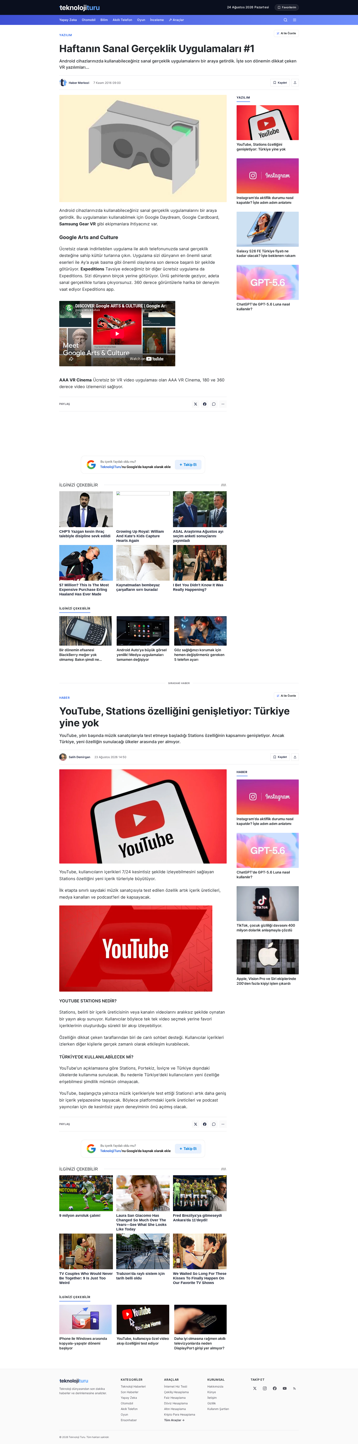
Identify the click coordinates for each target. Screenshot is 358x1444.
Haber (64, 697)
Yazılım (65, 35)
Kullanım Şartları (218, 1409)
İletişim (212, 1397)
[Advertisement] (143, 432)
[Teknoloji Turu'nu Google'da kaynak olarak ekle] (143, 465)
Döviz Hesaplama (176, 1403)
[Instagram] (265, 1388)
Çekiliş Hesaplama (176, 1392)
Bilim (104, 20)
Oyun (141, 20)
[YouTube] (285, 1388)
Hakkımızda (215, 1386)
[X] (255, 1388)
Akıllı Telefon (122, 20)
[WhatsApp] (214, 404)
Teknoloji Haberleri (133, 1386)
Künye (211, 1392)
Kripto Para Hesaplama (179, 1414)
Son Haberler (129, 1392)
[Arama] (285, 20)
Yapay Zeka (68, 20)
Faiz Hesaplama (175, 1397)
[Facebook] (204, 404)
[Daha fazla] (223, 404)
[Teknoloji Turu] (79, 7)
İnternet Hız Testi (175, 1386)
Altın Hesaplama (175, 1409)
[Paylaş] (295, 82)
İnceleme (157, 20)
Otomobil (89, 20)
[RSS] (294, 1388)
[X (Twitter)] (195, 404)
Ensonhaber (129, 1420)
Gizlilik (211, 1403)
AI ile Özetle (288, 33)
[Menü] (294, 20)
